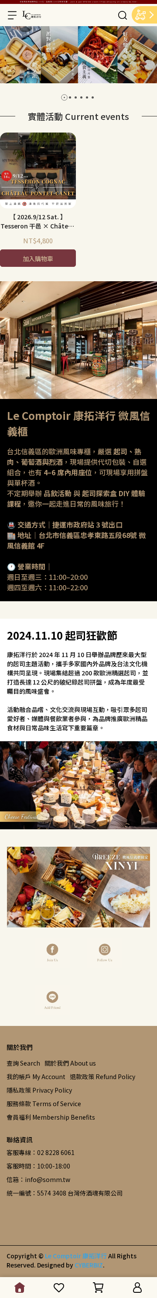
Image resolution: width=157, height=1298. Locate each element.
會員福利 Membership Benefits (51, 1117)
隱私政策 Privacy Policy (39, 1090)
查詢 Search (23, 1063)
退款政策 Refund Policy (102, 1076)
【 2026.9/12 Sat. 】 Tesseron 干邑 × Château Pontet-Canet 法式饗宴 (37, 221)
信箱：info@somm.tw (38, 1179)
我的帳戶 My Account (36, 1076)
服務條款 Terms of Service (44, 1103)
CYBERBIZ (89, 1265)
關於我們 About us (70, 1063)
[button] (64, 97)
